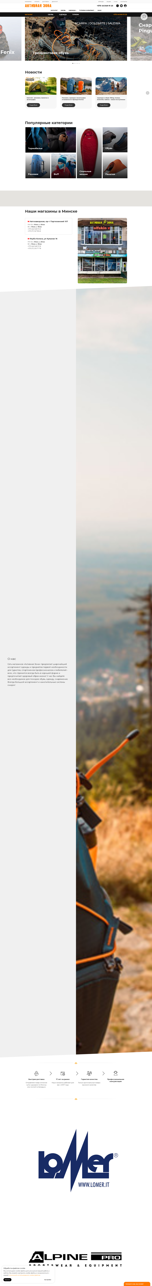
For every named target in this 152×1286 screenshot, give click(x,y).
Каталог (54, 10)
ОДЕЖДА (63, 14)
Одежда (72, 10)
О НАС (116, 1)
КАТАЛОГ (29, 14)
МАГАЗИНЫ (28, 1)
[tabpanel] (102, 234)
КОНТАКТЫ (124, 1)
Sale (99, 10)
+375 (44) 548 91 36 (34, 246)
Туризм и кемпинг (86, 10)
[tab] (48, 226)
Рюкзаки (33, 174)
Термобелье (35, 148)
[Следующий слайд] (148, 38)
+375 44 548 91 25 (105, 6)
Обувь (63, 10)
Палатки (110, 174)
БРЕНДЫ (101, 1)
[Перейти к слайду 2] (74, 63)
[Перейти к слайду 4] (77, 63)
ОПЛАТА (36, 1)
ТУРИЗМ (75, 14)
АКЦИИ (109, 1)
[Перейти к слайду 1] (72, 63)
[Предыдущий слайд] (3, 38)
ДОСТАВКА (45, 1)
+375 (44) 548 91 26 (34, 229)
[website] (117, 5)
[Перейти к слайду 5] (79, 63)
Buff (56, 174)
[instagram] (121, 5)
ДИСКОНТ (55, 1)
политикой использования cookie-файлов (24, 1275)
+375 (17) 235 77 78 (34, 248)
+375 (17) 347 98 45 (34, 231)
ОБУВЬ (50, 14)
